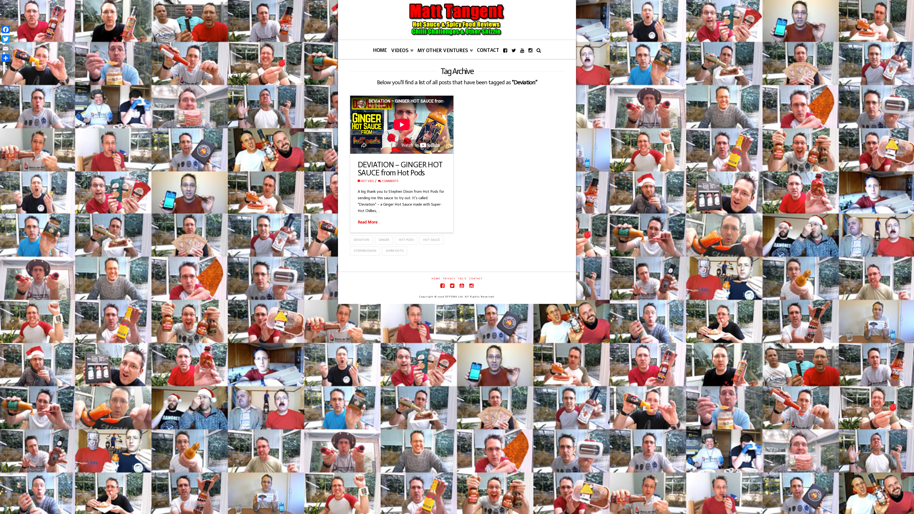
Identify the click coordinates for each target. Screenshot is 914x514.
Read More (368, 222)
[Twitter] (452, 285)
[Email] (5, 48)
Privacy (449, 278)
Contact (476, 278)
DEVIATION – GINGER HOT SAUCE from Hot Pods (400, 168)
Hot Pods (406, 240)
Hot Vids (367, 181)
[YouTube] (462, 285)
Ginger (384, 240)
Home (436, 278)
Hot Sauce (431, 240)
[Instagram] (471, 285)
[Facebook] (442, 285)
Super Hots (394, 250)
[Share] (5, 58)
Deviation (361, 240)
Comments (389, 181)
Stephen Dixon (365, 250)
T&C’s (462, 278)
